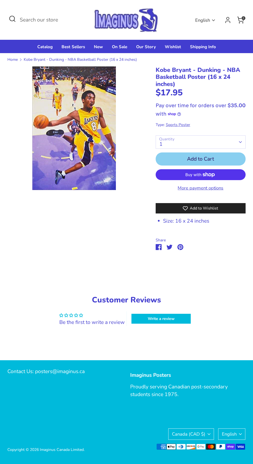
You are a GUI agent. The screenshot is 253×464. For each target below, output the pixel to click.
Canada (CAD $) (188, 434)
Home (12, 59)
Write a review (161, 318)
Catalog (45, 47)
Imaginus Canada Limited (62, 449)
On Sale (119, 47)
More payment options (200, 188)
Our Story (146, 47)
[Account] (228, 20)
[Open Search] (12, 19)
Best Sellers (73, 47)
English (202, 20)
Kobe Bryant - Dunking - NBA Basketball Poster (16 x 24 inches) (80, 59)
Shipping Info (203, 47)
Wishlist (173, 47)
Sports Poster (178, 124)
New (98, 47)
